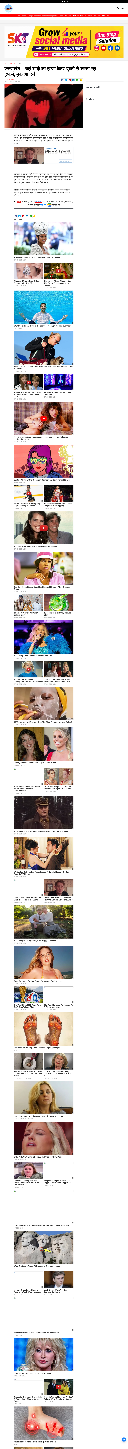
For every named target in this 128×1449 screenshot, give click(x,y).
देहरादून (31, 16)
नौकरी (74, 16)
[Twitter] (62, 1)
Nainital (22, 64)
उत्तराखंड (24, 16)
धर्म (85, 16)
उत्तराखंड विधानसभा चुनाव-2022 (50, 16)
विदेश (70, 16)
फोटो (108, 16)
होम (19, 16)
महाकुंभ (61, 16)
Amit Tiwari (10, 79)
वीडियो (103, 16)
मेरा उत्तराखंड (37, 16)
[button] (123, 9)
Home (6, 64)
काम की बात (80, 16)
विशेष (99, 16)
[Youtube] (67, 1)
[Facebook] (60, 1)
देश (66, 16)
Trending (90, 99)
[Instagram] (65, 1)
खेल (95, 16)
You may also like (93, 87)
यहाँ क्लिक (38, 202)
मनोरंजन (90, 16)
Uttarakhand (14, 64)
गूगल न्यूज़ (43, 205)
